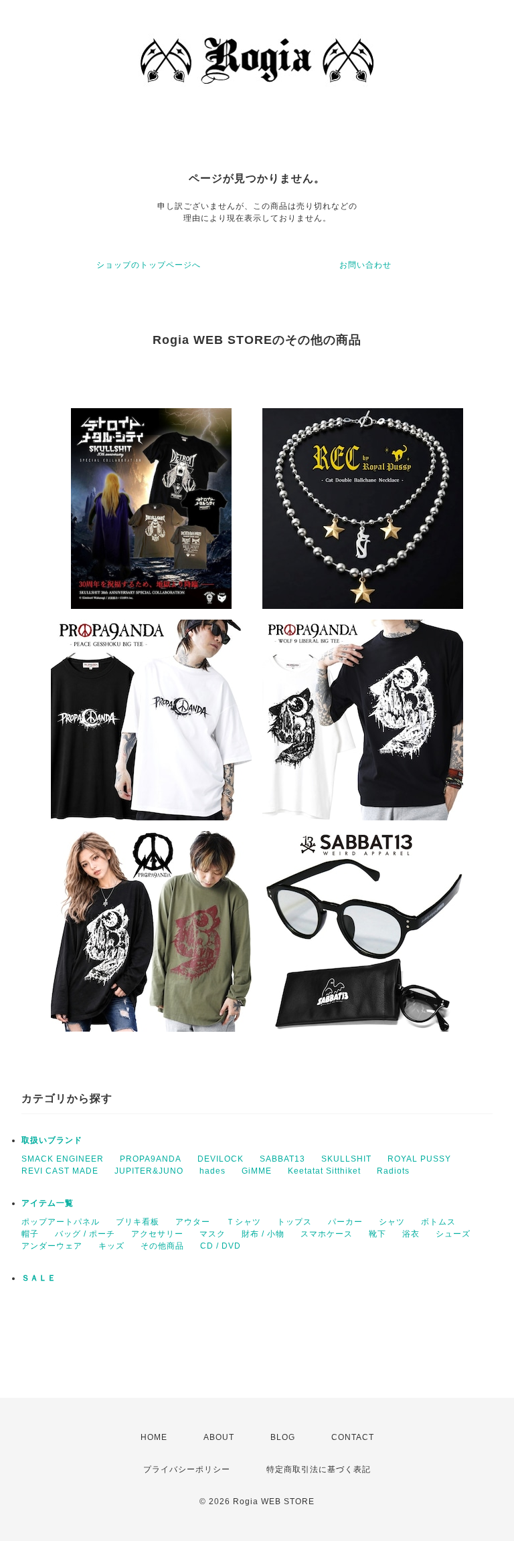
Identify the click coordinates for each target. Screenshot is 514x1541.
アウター (192, 1222)
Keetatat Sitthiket (324, 1171)
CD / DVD (220, 1246)
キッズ (111, 1246)
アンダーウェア (51, 1246)
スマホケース (327, 1234)
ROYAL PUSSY (419, 1159)
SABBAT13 (282, 1159)
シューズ (453, 1234)
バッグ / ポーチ (85, 1234)
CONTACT (352, 1437)
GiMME (257, 1171)
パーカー (345, 1222)
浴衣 (411, 1234)
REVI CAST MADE (59, 1171)
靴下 (377, 1234)
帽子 (30, 1234)
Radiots (393, 1171)
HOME (154, 1437)
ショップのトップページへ (148, 265)
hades (212, 1171)
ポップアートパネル (60, 1222)
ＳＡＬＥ (38, 1278)
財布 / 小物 (263, 1234)
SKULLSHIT (346, 1159)
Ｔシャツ (243, 1222)
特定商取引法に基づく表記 (318, 1469)
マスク (212, 1234)
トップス (294, 1222)
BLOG (282, 1437)
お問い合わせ (365, 265)
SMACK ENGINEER (62, 1159)
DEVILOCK (220, 1159)
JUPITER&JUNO (148, 1171)
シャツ (392, 1222)
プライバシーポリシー (186, 1469)
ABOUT (218, 1437)
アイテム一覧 (47, 1203)
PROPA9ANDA (150, 1159)
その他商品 (162, 1246)
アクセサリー (157, 1234)
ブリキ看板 (137, 1222)
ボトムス (438, 1222)
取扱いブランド (51, 1140)
